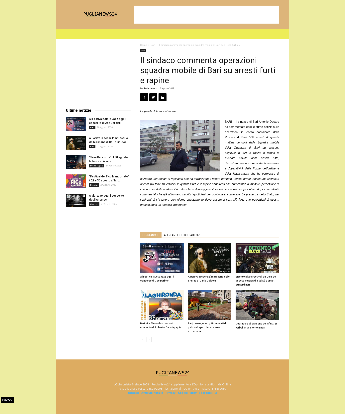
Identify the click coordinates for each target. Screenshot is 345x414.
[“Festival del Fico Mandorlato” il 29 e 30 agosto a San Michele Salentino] (76, 181)
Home (143, 45)
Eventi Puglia (96, 165)
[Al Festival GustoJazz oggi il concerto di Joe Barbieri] (162, 258)
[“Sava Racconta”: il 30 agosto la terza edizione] (76, 162)
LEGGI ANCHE (151, 235)
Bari (153, 45)
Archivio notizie (152, 393)
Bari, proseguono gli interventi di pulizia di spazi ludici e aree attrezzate (207, 327)
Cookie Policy (187, 393)
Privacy (170, 393)
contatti (133, 393)
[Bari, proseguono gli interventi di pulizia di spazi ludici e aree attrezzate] (209, 305)
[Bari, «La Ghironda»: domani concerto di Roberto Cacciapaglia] (162, 305)
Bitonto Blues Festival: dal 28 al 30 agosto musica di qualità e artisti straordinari (256, 280)
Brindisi (94, 184)
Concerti (94, 204)
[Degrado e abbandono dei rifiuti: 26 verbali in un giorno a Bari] (257, 305)
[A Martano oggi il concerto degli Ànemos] (76, 200)
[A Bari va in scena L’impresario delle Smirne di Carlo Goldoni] (209, 258)
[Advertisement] (206, 15)
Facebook (206, 393)
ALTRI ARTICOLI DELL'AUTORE (182, 235)
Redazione (149, 88)
